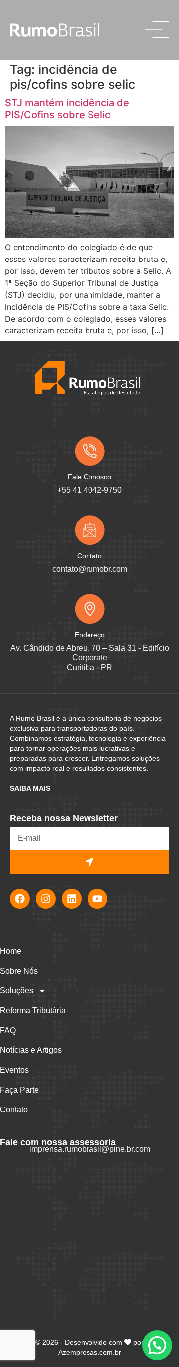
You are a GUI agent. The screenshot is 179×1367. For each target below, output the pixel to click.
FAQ (8, 1030)
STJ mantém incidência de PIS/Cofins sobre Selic (67, 109)
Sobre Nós (19, 971)
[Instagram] (46, 899)
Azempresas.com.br (89, 1352)
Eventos (14, 1070)
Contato (14, 1110)
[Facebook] (20, 899)
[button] (157, 1345)
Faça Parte (19, 1090)
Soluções (16, 990)
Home (10, 951)
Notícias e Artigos (31, 1050)
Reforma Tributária (33, 1010)
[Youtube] (97, 899)
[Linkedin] (72, 899)
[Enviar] (89, 862)
